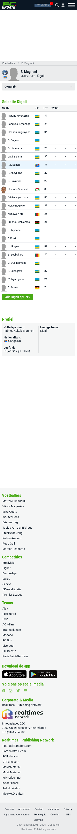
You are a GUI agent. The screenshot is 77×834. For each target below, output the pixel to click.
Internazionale (11, 629)
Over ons (9, 809)
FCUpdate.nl (10, 756)
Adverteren (24, 809)
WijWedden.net (11, 777)
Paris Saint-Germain (15, 656)
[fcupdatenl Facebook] (3, 690)
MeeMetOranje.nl (13, 793)
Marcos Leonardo (13, 548)
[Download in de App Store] (14, 674)
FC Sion (7, 640)
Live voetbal (43, 5)
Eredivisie (8, 562)
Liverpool (8, 645)
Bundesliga (9, 573)
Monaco (7, 635)
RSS (68, 814)
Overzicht (10, 87)
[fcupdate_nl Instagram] (10, 690)
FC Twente (9, 651)
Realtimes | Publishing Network (38, 829)
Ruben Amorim (11, 538)
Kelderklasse (10, 783)
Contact (38, 809)
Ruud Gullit (9, 543)
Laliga (6, 578)
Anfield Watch (11, 788)
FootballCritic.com (14, 751)
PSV (5, 619)
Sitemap (38, 819)
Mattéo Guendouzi (14, 501)
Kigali (41, 76)
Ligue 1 (7, 568)
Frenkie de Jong (12, 533)
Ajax (5, 608)
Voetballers (8, 63)
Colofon (55, 814)
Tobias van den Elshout (17, 527)
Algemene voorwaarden (17, 814)
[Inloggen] (61, 5)
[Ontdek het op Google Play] (43, 674)
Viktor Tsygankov (13, 506)
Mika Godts (9, 511)
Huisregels (40, 814)
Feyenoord (9, 613)
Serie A (6, 584)
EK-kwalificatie (11, 589)
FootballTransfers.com (16, 745)
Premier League (12, 594)
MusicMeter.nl (11, 772)
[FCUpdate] (9, 5)
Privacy (68, 809)
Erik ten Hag (10, 522)
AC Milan (8, 624)
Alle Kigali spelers (17, 297)
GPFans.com (10, 761)
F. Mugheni (27, 63)
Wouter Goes (10, 517)
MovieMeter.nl (11, 767)
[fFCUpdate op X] (18, 690)
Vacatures (53, 809)
